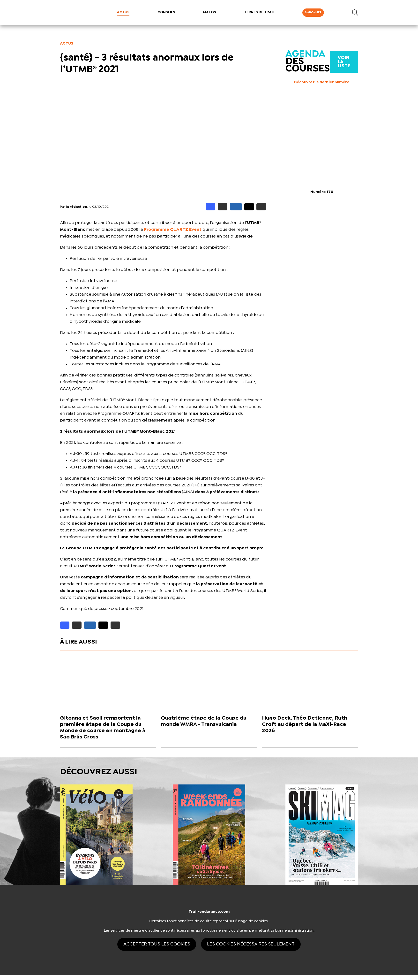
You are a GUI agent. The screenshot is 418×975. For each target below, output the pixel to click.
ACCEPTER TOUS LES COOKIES (156, 944)
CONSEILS (166, 12)
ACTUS (123, 12)
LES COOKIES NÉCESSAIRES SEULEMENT (251, 944)
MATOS (209, 12)
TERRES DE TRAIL (259, 12)
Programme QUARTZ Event (173, 229)
